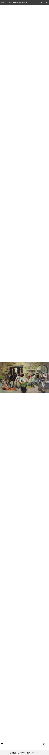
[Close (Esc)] (46, 2)
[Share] (41, 2)
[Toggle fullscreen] (36, 2)
